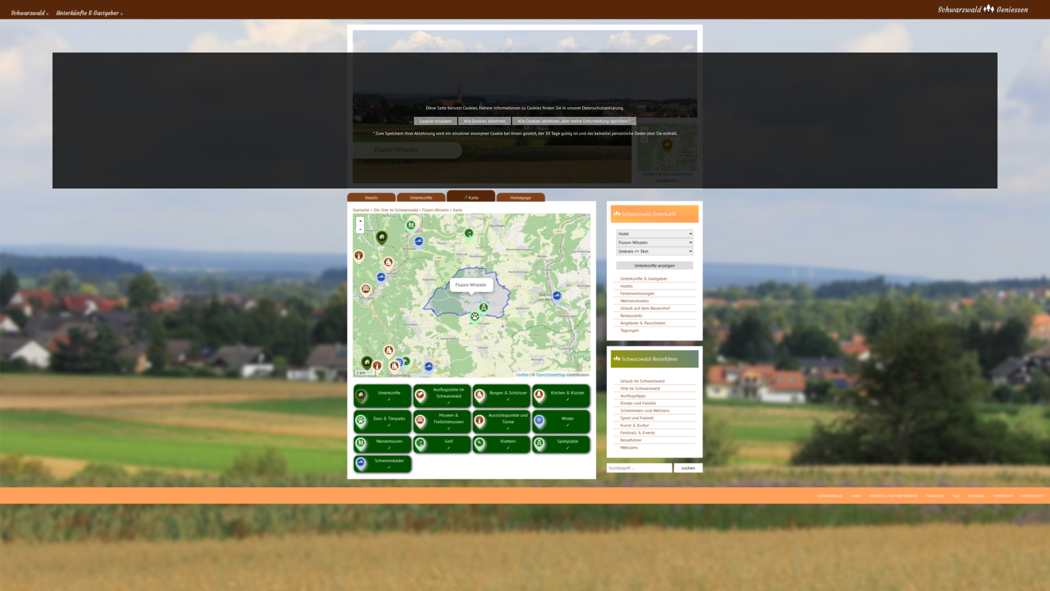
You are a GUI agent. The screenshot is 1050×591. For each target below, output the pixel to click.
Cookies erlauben (435, 121)
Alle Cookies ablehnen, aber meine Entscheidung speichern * (574, 121)
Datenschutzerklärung (602, 108)
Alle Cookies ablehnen (485, 121)
